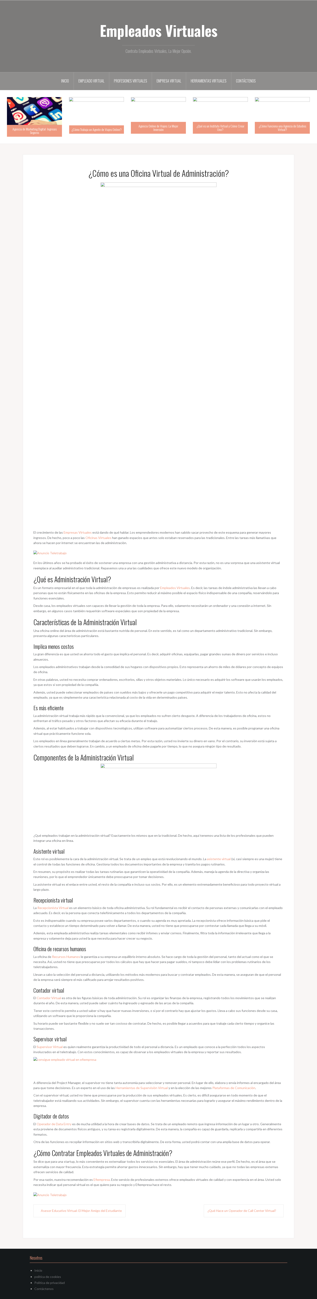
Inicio (65, 81)
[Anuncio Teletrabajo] (50, 553)
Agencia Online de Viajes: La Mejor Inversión (158, 128)
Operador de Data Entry (54, 1124)
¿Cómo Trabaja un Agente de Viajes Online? (96, 129)
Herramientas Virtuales (208, 81)
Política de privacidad (49, 1283)
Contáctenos (246, 81)
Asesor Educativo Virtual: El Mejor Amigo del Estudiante (81, 1211)
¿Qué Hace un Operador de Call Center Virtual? (241, 1211)
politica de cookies (47, 1277)
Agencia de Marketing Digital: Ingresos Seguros (35, 131)
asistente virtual (219, 859)
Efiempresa (102, 1180)
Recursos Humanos (66, 957)
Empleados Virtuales (158, 30)
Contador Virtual (49, 998)
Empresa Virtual (169, 81)
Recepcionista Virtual (52, 908)
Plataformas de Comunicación (233, 1088)
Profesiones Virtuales (130, 81)
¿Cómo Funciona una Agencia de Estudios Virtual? (282, 128)
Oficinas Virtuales (98, 538)
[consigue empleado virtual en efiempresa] (74, 1068)
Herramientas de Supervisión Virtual (142, 1088)
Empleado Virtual (91, 81)
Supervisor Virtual (50, 1047)
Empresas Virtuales (78, 532)
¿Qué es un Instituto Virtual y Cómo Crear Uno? (220, 128)
